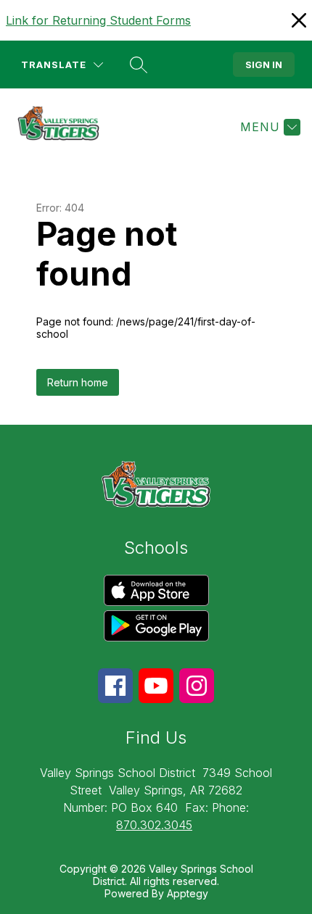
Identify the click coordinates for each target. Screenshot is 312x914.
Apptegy (187, 893)
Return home (77, 382)
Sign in (263, 64)
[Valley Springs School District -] (64, 127)
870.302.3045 (154, 825)
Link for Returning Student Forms (98, 20)
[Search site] (138, 64)
